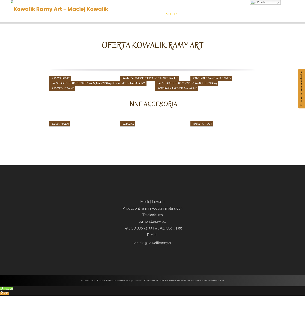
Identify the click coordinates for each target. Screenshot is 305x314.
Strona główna (144, 13)
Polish (260, 2)
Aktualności (212, 13)
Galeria (265, 13)
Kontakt (287, 13)
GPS (6, 293)
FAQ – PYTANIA (239, 13)
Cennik (189, 13)
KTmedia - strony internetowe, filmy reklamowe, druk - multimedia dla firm (184, 280)
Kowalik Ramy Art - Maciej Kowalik (106, 280)
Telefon (8, 288)
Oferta (171, 13)
